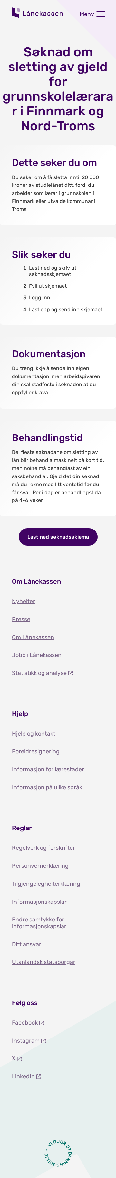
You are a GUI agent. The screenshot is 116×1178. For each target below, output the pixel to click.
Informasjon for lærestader (48, 769)
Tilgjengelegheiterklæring (46, 883)
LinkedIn (24, 1076)
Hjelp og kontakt (33, 733)
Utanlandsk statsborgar (43, 961)
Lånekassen (37, 12)
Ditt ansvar (26, 944)
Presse (21, 619)
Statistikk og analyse (40, 672)
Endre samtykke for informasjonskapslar (39, 923)
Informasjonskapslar (39, 901)
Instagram (26, 1040)
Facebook (25, 1022)
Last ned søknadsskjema (58, 537)
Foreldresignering (36, 751)
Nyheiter (23, 601)
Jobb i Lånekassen (37, 654)
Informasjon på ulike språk (47, 787)
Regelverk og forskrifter (43, 847)
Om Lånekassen (33, 637)
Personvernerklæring (40, 865)
